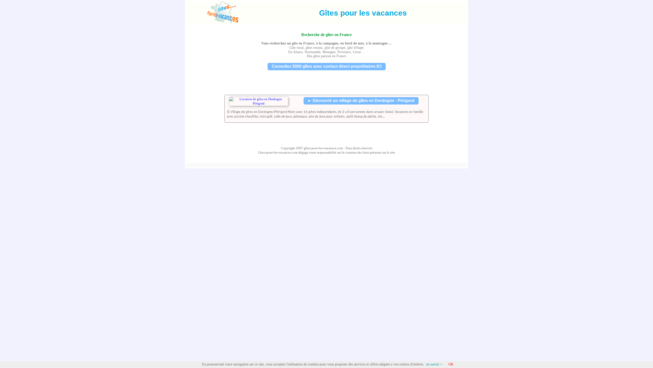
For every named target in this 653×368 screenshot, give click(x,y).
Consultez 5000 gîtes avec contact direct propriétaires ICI (327, 66)
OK (451, 364)
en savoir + (434, 364)
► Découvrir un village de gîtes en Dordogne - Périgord (361, 100)
